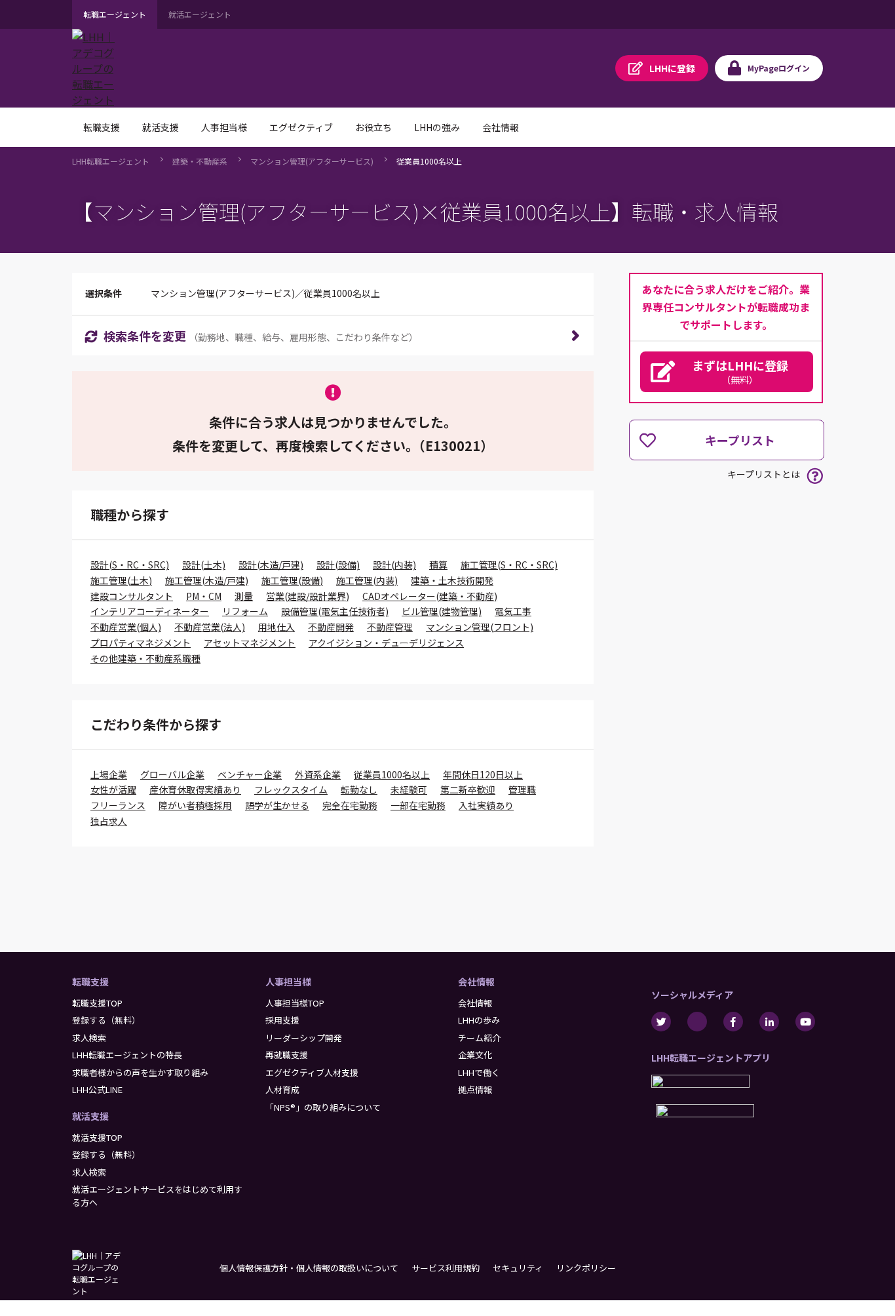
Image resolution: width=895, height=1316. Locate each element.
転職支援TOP (97, 1003)
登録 (672, 68)
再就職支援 (286, 1054)
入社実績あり (486, 805)
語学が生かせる (277, 805)
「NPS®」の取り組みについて (323, 1107)
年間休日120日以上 (483, 774)
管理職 (522, 789)
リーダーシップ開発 (303, 1037)
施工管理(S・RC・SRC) (509, 564)
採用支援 (282, 1020)
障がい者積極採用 (195, 805)
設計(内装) (394, 564)
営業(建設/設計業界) (307, 596)
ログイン (779, 67)
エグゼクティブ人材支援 (311, 1072)
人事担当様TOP (294, 1003)
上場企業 (108, 774)
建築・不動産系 (199, 161)
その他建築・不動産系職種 (145, 658)
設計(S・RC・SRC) (129, 564)
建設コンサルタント (131, 596)
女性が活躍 (113, 789)
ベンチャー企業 (250, 774)
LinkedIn (769, 1021)
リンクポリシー (586, 1268)
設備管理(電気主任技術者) (335, 611)
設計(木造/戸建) (270, 564)
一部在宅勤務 (418, 805)
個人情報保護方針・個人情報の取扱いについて (308, 1268)
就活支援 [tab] (160, 127)
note (697, 1021)
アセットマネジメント (249, 642)
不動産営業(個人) (125, 626)
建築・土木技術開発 (452, 580)
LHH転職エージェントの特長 (127, 1054)
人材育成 (282, 1089)
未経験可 (408, 789)
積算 (438, 564)
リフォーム (245, 611)
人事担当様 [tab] (224, 127)
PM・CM (203, 596)
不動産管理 (390, 626)
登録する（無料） (106, 1020)
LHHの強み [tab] (437, 127)
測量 (244, 596)
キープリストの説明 (815, 476)
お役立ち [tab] (373, 127)
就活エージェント (199, 14)
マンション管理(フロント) (479, 626)
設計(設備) (338, 564)
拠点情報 (475, 1089)
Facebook (733, 1021)
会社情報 (476, 981)
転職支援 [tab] (101, 127)
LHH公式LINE (97, 1089)
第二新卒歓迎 (467, 789)
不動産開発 (331, 626)
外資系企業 (318, 774)
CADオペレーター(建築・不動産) (429, 596)
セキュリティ (518, 1268)
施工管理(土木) (121, 580)
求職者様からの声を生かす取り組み (140, 1072)
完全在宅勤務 (349, 805)
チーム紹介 (479, 1037)
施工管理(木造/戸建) (206, 580)
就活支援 (90, 1116)
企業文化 (475, 1054)
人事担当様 (288, 981)
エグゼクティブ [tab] (301, 127)
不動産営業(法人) (209, 626)
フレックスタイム (291, 789)
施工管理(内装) (367, 580)
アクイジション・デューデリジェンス (386, 642)
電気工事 (513, 611)
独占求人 (108, 820)
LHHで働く (479, 1072)
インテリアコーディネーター (149, 611)
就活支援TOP (97, 1137)
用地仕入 (276, 626)
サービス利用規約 (445, 1268)
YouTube (805, 1021)
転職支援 (90, 981)
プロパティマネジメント (140, 642)
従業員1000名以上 (429, 161)
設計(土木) (203, 564)
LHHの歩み (479, 1020)
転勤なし (359, 789)
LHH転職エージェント (110, 161)
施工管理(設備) (292, 580)
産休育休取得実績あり (195, 789)
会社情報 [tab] (500, 127)
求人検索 (89, 1037)
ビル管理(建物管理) (442, 611)
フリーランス (117, 805)
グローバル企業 (172, 774)
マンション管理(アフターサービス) (311, 161)
